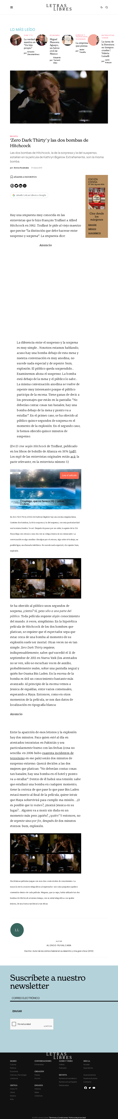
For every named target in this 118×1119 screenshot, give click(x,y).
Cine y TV (28, 35)
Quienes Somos (89, 1075)
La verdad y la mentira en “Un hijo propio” (31, 43)
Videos (105, 38)
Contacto (87, 1082)
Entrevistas (108, 35)
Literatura (14, 1078)
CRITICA (13, 1085)
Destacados (64, 1085)
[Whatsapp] (24, 186)
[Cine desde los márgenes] (96, 199)
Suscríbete (94, 233)
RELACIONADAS (31, 961)
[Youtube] (94, 1088)
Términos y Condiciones (58, 1117)
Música (13, 1096)
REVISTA (63, 1075)
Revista (14, 136)
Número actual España (68, 1082)
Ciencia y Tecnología (82, 36)
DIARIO (13, 1061)
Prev (89, 206)
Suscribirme (88, 1068)
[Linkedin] (20, 186)
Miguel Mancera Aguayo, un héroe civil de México (54, 46)
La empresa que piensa (82, 44)
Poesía (37, 1075)
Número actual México (68, 1078)
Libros (12, 1092)
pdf (72, 451)
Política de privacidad (77, 1117)
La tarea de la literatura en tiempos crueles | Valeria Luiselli (108, 48)
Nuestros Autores (90, 1078)
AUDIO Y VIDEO (66, 1061)
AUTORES (80, 961)
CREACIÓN (39, 1071)
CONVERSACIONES (43, 1061)
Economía (55, 35)
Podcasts (62, 1068)
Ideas (37, 1092)
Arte (12, 1099)
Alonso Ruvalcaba (59, 945)
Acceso (86, 1064)
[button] (13, 7)
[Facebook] (12, 186)
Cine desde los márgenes (97, 216)
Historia (38, 1089)
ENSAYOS (39, 1085)
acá (73, 456)
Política (13, 1068)
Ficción (37, 1078)
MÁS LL (86, 1061)
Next (104, 206)
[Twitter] (16, 186)
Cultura (13, 1064)
